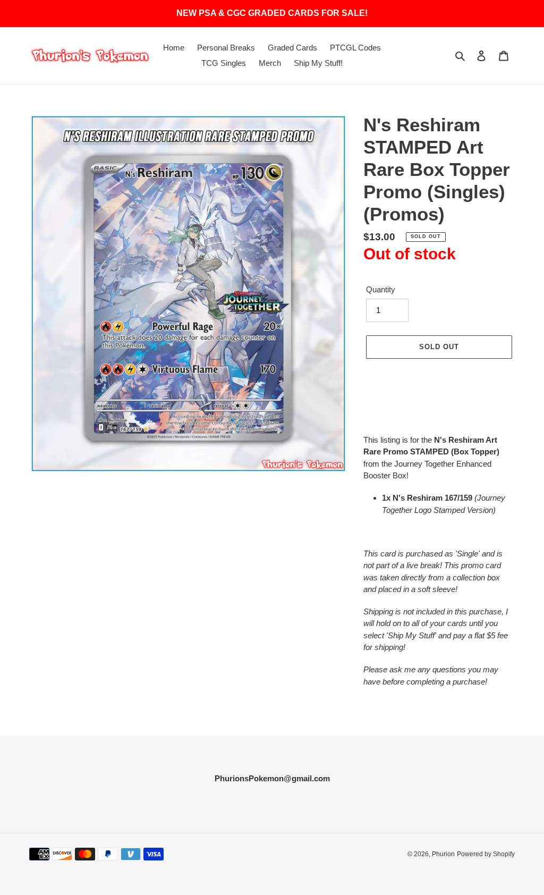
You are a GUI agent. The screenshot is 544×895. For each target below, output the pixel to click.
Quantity (380, 289)
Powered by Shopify (486, 854)
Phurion (443, 854)
